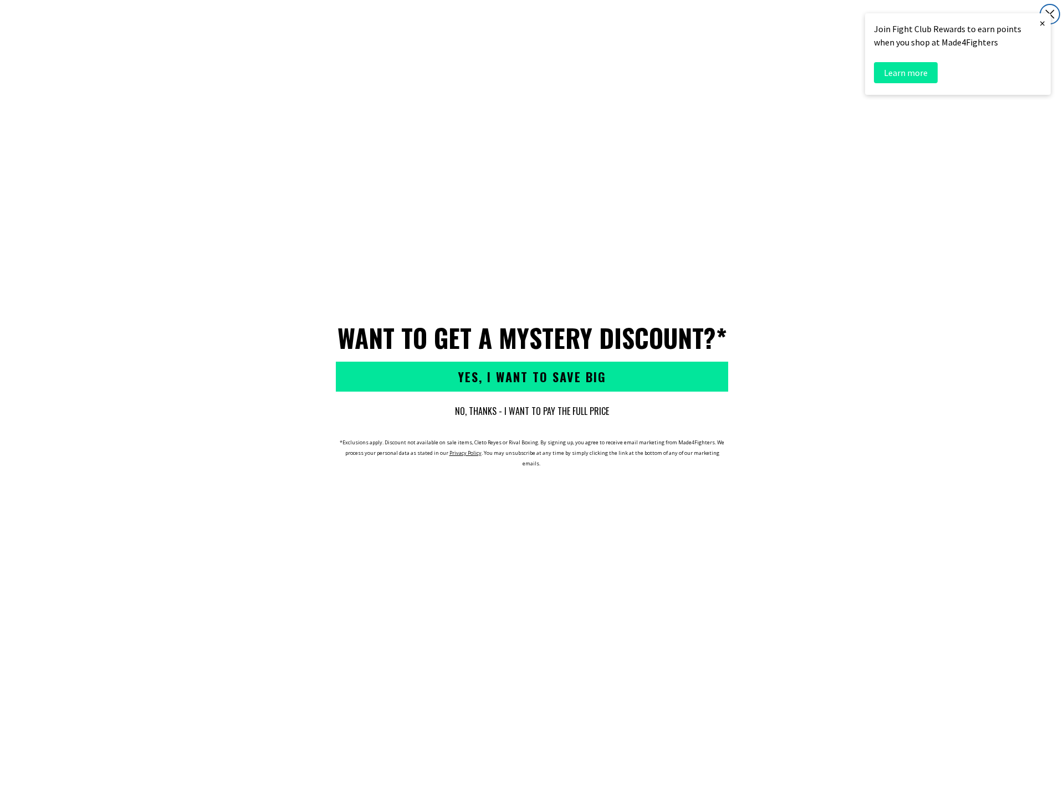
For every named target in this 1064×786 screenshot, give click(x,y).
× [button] (1042, 23)
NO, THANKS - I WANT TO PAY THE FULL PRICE (532, 411)
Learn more (906, 72)
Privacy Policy (465, 453)
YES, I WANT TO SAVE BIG (532, 377)
